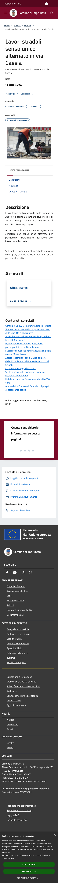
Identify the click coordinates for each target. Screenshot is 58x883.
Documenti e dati (15, 615)
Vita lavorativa (14, 639)
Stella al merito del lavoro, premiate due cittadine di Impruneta (25, 373)
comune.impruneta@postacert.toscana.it (27, 788)
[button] (29, 878)
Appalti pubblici (14, 648)
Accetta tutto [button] (28, 864)
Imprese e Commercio (18, 643)
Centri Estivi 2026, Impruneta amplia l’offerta (28, 326)
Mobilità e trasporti (16, 662)
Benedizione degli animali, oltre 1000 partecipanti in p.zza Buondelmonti (24, 345)
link (12, 858)
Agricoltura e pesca (16, 705)
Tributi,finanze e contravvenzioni (23, 686)
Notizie (27, 25)
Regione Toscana (12, 3)
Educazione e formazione (19, 677)
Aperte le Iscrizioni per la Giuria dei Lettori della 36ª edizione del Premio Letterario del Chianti (27, 361)
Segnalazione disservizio (19, 810)
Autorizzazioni (14, 700)
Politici (10, 605)
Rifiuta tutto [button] (29, 871)
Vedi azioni (26, 93)
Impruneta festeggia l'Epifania (20, 368)
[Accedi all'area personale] (46, 3)
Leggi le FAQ (13, 815)
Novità (17, 25)
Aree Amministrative (17, 591)
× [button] (55, 835)
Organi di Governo (16, 586)
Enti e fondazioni (15, 600)
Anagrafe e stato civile (18, 629)
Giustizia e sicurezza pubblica (21, 681)
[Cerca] (52, 13)
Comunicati (12, 724)
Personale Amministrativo (20, 610)
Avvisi (10, 729)
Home (7, 25)
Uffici (9, 596)
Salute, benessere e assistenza (22, 696)
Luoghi (10, 742)
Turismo (11, 657)
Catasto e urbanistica (17, 653)
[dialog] (29, 857)
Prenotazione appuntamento (21, 805)
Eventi (10, 747)
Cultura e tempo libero (18, 634)
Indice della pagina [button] (19, 170)
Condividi (10, 93)
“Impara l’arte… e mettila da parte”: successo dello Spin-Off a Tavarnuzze (27, 331)
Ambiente (12, 691)
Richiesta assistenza (17, 820)
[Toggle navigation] (6, 13)
